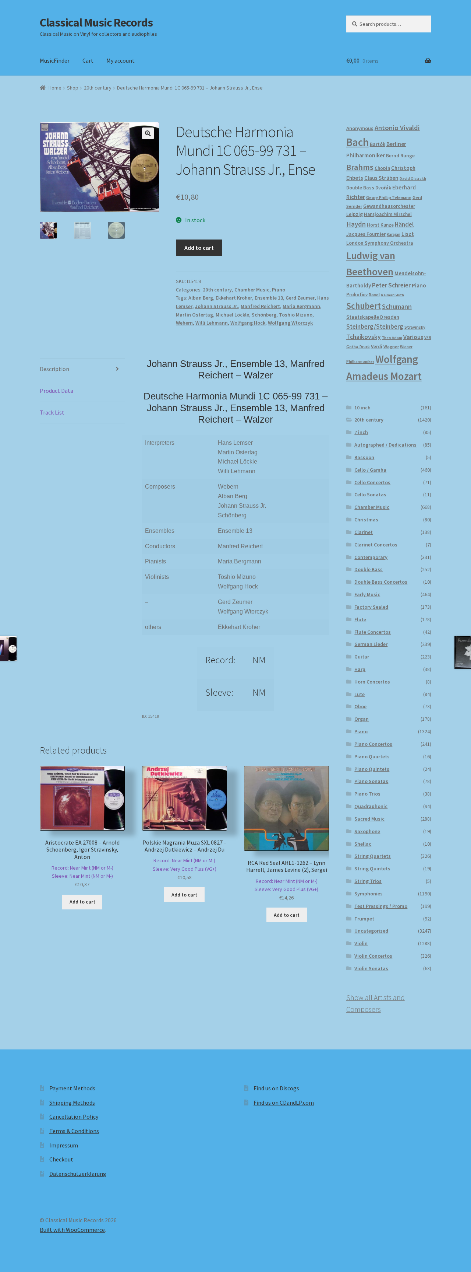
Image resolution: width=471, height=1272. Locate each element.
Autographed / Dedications (385, 444)
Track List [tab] (52, 412)
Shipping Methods (72, 1102)
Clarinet (363, 532)
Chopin (382, 168)
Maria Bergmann (301, 306)
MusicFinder (55, 60)
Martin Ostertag (194, 314)
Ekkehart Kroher (234, 297)
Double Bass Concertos (380, 582)
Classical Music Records (96, 22)
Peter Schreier (391, 285)
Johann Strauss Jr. (216, 306)
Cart (87, 60)
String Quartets (372, 856)
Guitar (361, 656)
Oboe (360, 706)
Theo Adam (392, 337)
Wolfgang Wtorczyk (290, 322)
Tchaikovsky (363, 337)
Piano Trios (367, 793)
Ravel (374, 294)
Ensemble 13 (269, 297)
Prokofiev (357, 294)
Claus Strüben (381, 177)
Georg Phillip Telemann (388, 197)
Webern (184, 322)
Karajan (393, 234)
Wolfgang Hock (247, 322)
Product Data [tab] (56, 390)
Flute (360, 619)
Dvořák (383, 188)
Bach (357, 142)
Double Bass (360, 188)
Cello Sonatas (370, 494)
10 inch (362, 407)
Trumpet (364, 918)
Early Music (367, 594)
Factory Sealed (371, 607)
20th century (97, 87)
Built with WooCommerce (72, 1229)
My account (120, 60)
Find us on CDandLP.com (284, 1102)
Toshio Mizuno (295, 314)
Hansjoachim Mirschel (388, 214)
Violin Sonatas (371, 968)
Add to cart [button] (82, 901)
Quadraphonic (370, 806)
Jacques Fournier (366, 234)
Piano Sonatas (371, 781)
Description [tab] (54, 369)
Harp (359, 669)
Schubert (363, 305)
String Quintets (372, 868)
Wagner (391, 346)
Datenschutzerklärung (77, 1173)
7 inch (361, 432)
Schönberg (264, 314)
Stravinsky (414, 327)
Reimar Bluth (392, 295)
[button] (148, 133)
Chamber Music (251, 289)
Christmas (366, 519)
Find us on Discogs (276, 1088)
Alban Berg (200, 297)
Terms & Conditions (74, 1131)
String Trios (368, 881)
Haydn (356, 224)
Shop (72, 87)
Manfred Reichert (260, 306)
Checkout (61, 1159)
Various (413, 337)
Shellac (362, 844)
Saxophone (367, 831)
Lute (359, 694)
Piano (278, 289)
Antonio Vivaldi (397, 127)
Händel (404, 224)
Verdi (376, 346)
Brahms (359, 167)
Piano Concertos (373, 744)
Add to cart (199, 247)
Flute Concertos (372, 632)
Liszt (407, 233)
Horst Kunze (380, 225)
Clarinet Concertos (375, 544)
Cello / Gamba (370, 469)
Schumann (397, 306)
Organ (361, 719)
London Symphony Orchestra (379, 243)
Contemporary (370, 557)
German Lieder (370, 644)
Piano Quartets (372, 756)
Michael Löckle (232, 314)
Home (55, 87)
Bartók (377, 144)
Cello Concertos (372, 482)
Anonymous (359, 128)
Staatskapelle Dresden (372, 317)
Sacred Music (369, 818)
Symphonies (368, 893)
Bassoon (364, 457)
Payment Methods (72, 1088)
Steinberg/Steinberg (374, 326)
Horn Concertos (372, 681)
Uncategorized (371, 930)
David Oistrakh (413, 178)
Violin (361, 943)
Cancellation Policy (73, 1116)
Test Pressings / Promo (380, 906)
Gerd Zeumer (300, 297)
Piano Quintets (371, 769)
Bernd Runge (400, 156)
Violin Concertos (373, 956)
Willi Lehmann (211, 322)
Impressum (63, 1145)
